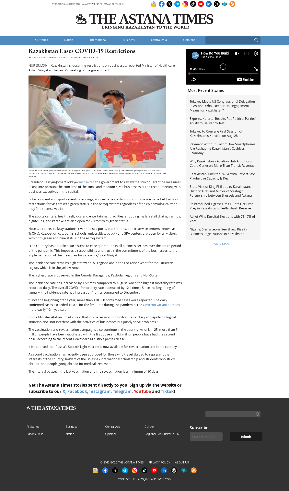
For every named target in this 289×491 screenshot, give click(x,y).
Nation (68, 40)
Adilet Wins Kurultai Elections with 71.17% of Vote (222, 218)
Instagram (100, 391)
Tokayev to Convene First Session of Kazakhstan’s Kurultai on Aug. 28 (216, 133)
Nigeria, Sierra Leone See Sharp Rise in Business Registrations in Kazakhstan (218, 231)
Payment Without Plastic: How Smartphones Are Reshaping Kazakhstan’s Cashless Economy (222, 148)
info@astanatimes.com (154, 479)
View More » (223, 244)
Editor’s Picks (35, 434)
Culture (149, 426)
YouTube (142, 391)
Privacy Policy (159, 462)
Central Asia (159, 40)
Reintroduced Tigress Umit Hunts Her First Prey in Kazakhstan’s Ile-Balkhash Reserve (221, 206)
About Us (182, 462)
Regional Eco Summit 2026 (161, 434)
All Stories (41, 40)
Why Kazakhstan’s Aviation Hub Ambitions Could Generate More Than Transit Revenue (222, 163)
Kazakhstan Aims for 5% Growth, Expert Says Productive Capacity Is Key (223, 176)
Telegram (122, 391)
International (98, 40)
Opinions (189, 40)
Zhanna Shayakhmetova (47, 57)
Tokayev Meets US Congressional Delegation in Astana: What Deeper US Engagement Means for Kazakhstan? (222, 105)
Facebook (77, 391)
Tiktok (167, 391)
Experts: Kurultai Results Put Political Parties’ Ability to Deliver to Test (223, 120)
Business (129, 40)
